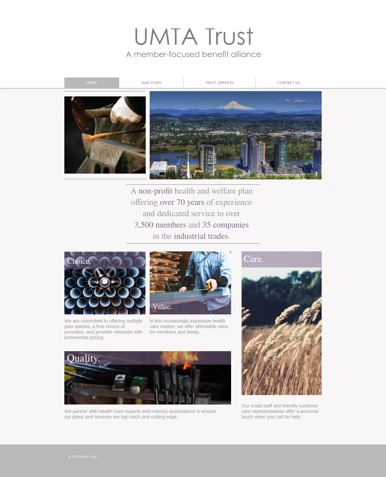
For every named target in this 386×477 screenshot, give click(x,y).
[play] (137, 165)
